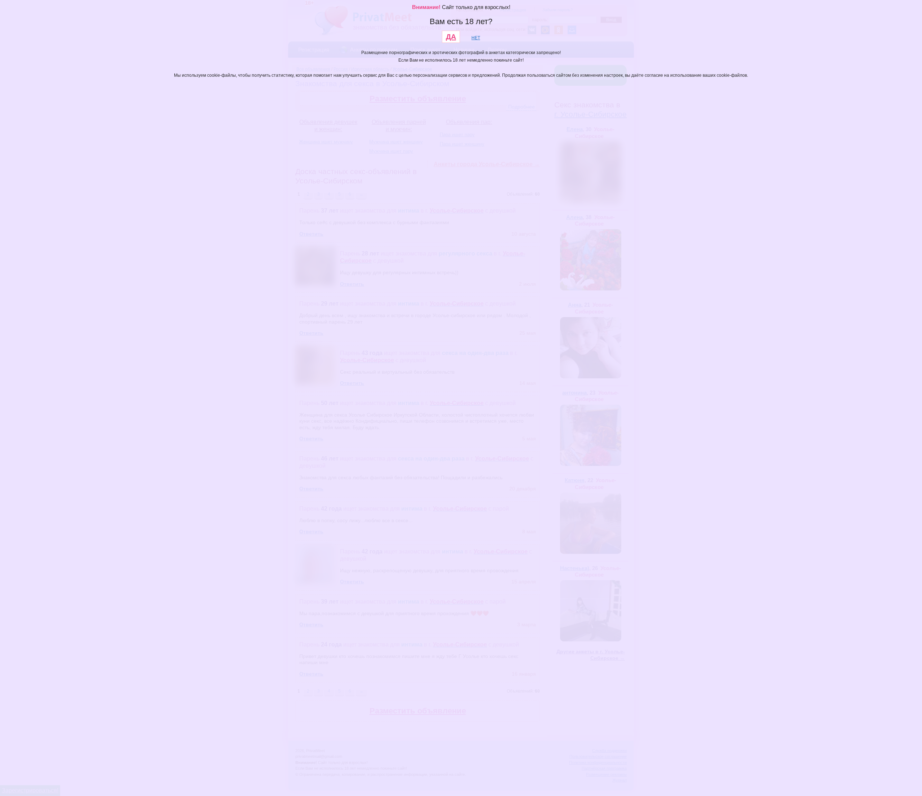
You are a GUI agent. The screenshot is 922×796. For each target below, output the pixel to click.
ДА (451, 37)
